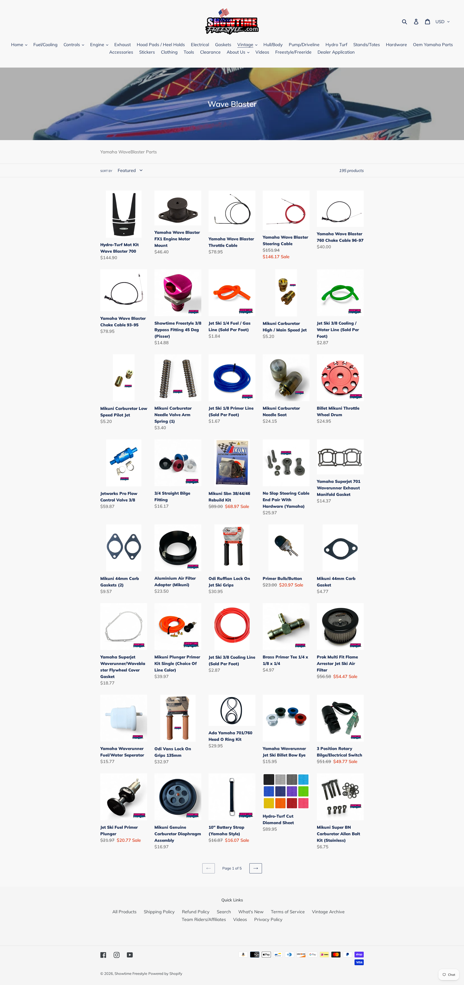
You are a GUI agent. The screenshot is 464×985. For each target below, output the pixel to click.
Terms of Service (288, 911)
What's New (251, 911)
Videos (240, 919)
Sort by (106, 171)
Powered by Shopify (165, 973)
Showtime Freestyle (131, 973)
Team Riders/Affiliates (204, 919)
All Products (124, 911)
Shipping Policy (159, 911)
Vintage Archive (328, 911)
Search (224, 911)
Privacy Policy (268, 919)
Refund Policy (196, 911)
